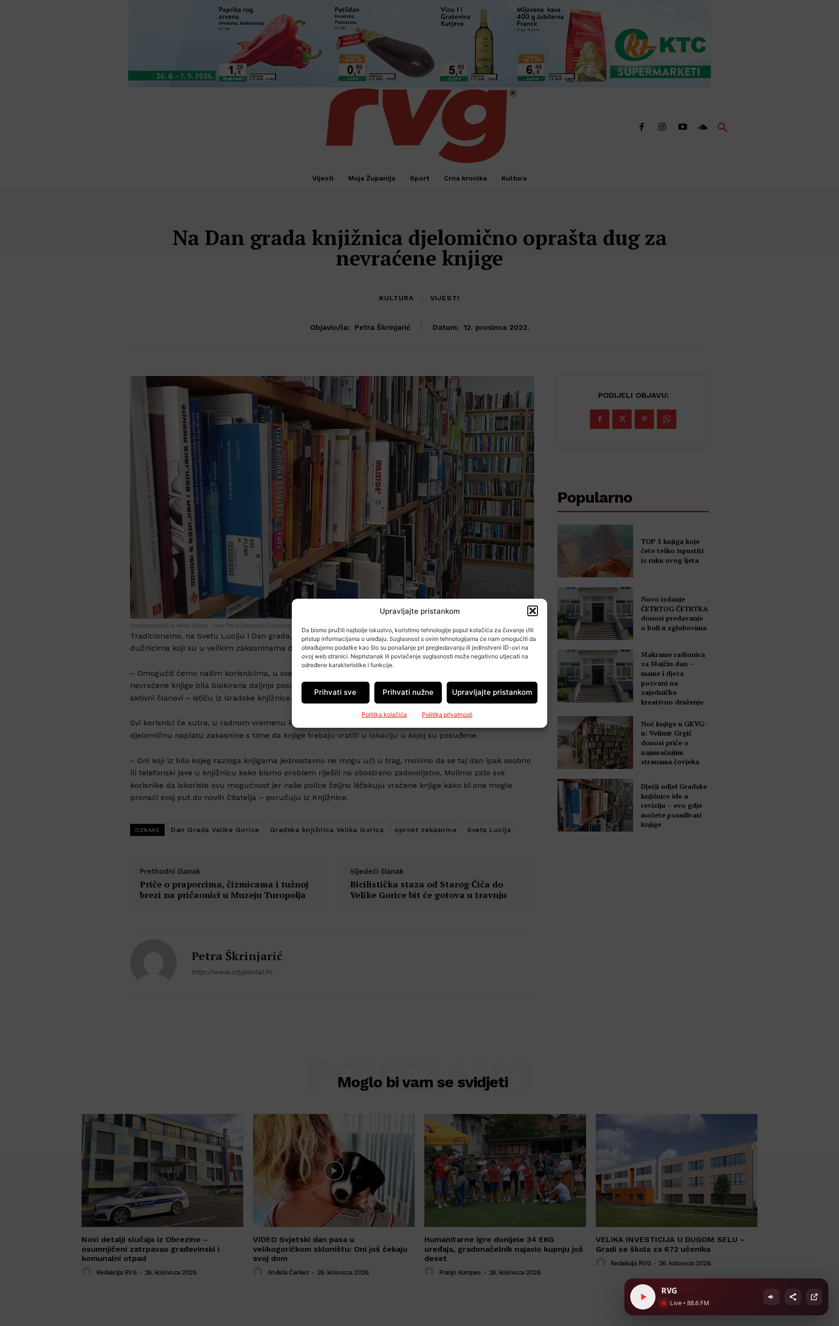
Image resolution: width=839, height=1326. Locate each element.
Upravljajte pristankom (492, 692)
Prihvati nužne (408, 692)
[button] (532, 611)
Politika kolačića (384, 714)
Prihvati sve (335, 692)
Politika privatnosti (447, 714)
